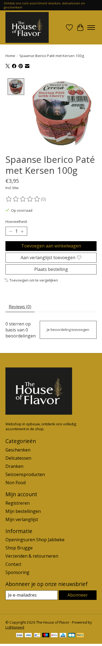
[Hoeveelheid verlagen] (10, 231)
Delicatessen (18, 458)
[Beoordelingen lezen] (23, 199)
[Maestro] (45, 635)
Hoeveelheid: (16, 221)
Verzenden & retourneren (31, 556)
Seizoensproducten (25, 474)
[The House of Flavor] (27, 27)
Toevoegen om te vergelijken (34, 280)
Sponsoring (17, 572)
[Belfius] (54, 635)
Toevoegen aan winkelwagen (51, 246)
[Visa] (28, 635)
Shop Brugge (19, 548)
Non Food (15, 483)
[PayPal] (80, 635)
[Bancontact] (37, 635)
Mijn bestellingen (23, 511)
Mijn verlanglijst (21, 519)
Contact (13, 564)
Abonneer (77, 595)
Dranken (14, 466)
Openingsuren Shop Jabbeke (34, 540)
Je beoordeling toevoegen (68, 329)
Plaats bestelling (51, 269)
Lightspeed (14, 627)
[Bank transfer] (19, 635)
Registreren (17, 503)
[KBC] (63, 635)
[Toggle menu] (91, 27)
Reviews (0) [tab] (20, 307)
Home (10, 55)
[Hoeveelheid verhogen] (22, 231)
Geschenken (17, 450)
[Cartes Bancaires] (71, 635)
